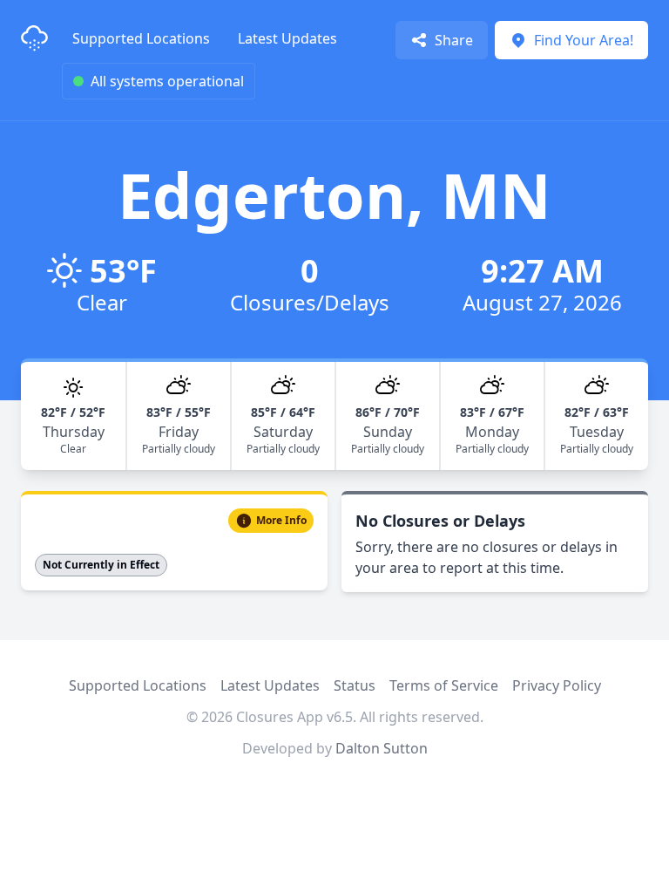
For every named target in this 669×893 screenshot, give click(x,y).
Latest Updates (287, 38)
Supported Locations (141, 38)
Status (354, 685)
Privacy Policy (556, 685)
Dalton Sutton (381, 748)
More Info (281, 520)
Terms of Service (443, 685)
